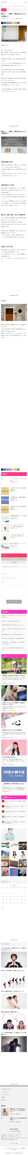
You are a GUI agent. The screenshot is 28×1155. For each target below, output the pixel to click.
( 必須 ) (5, 573)
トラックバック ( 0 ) (14, 558)
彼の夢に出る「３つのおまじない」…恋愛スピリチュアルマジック (15, 807)
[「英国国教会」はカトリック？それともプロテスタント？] (5, 855)
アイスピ (14, 1129)
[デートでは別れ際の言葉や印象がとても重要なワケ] (14, 855)
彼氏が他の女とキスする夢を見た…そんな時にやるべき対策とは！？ (15, 822)
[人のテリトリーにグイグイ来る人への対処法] (14, 835)
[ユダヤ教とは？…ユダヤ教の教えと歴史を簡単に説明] (5, 846)
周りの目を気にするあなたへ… (10, 757)
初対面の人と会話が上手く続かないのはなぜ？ (13, 675)
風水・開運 (18, 1121)
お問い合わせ (4, 1099)
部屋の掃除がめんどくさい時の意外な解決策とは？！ (13, 634)
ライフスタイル (11, 683)
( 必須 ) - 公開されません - (9, 577)
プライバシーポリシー (5, 1094)
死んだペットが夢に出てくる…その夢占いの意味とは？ (15, 801)
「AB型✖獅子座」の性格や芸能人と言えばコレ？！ (13, 784)
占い (7, 18)
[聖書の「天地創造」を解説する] (14, 863)
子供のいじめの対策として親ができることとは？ (13, 970)
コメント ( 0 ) (14, 562)
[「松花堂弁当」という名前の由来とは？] (23, 846)
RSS (16, 1143)
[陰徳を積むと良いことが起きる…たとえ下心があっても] (14, 872)
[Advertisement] (14, 110)
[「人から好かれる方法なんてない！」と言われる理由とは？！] (23, 855)
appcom (20, 18)
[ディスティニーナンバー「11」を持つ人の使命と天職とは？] (14, 846)
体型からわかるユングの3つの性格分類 (12, 730)
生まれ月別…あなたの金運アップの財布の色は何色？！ (13, 638)
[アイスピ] (4, 2)
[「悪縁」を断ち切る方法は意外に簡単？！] (5, 863)
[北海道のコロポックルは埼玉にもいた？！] (5, 872)
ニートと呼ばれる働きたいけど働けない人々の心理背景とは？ (13, 1033)
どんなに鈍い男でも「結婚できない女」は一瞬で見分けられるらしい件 (13, 949)
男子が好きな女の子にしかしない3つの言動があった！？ (15, 812)
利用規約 (3, 1097)
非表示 (6, 45)
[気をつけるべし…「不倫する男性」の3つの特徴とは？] (22, 872)
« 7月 (2, 908)
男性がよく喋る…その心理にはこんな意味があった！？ (15, 817)
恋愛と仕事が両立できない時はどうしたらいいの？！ (13, 625)
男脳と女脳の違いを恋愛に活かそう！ (10, 1012)
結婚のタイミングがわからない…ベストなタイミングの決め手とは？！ (18, 1110)
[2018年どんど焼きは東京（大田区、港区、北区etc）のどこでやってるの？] (23, 863)
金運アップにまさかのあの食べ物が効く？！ (11, 621)
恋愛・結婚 (18, 1114)
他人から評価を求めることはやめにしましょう (12, 991)
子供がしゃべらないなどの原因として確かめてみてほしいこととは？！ (13, 703)
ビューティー (10, 737)
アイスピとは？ (4, 1092)
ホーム (4, 1148)
